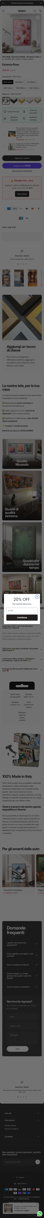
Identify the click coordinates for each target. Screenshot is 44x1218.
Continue (22, 617)
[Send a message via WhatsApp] (40, 1214)
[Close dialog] (37, 597)
